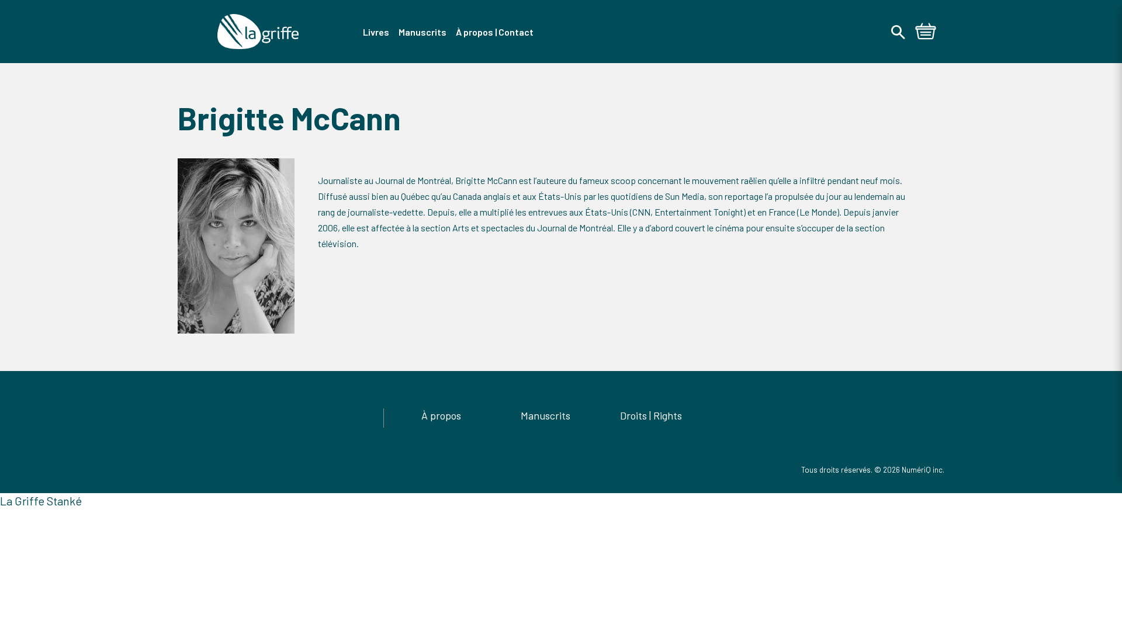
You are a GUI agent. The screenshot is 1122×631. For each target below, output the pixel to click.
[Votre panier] (926, 33)
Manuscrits (545, 415)
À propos (441, 415)
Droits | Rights (651, 415)
